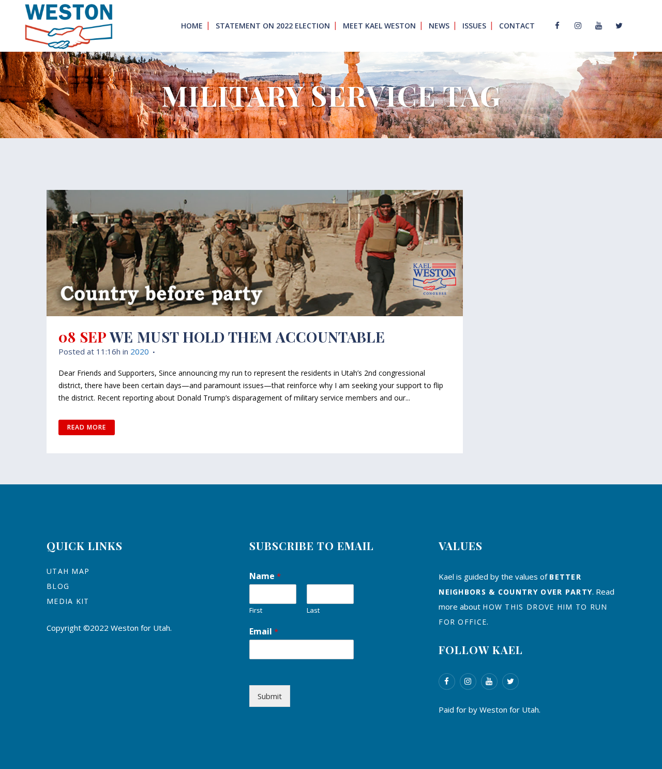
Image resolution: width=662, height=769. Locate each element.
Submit (270, 696)
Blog (58, 586)
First (255, 610)
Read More (86, 427)
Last (313, 610)
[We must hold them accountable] (255, 253)
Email (263, 631)
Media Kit (68, 601)
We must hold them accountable (247, 336)
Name (265, 576)
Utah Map (68, 571)
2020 (139, 351)
